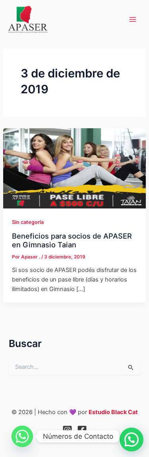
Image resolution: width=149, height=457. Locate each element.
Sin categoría (28, 222)
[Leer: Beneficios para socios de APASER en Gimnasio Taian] (74, 168)
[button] (131, 439)
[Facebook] (82, 430)
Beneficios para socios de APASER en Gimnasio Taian (72, 240)
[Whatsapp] (22, 436)
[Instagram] (67, 430)
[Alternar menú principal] (132, 19)
